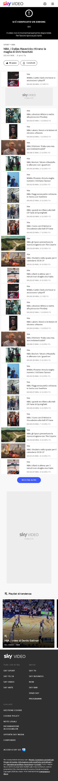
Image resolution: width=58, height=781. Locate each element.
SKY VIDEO (9, 682)
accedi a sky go (12, 750)
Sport (7, 45)
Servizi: (32, 665)
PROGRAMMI (35, 699)
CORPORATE (10, 740)
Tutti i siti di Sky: (12, 665)
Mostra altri (29, 480)
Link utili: (8, 704)
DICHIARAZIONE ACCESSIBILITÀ (11, 727)
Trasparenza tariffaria (15, 764)
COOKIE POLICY (11, 716)
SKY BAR (33, 687)
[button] (11, 63)
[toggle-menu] (52, 3)
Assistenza (28, 764)
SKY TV (32, 671)
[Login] (45, 4)
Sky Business (36, 676)
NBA (13, 45)
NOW (31, 682)
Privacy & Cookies (11, 762)
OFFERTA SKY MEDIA (14, 734)
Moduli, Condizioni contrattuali (41, 760)
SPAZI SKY (34, 693)
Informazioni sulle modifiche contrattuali (34, 762)
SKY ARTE (8, 687)
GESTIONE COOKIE (13, 710)
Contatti (38, 764)
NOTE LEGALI (10, 721)
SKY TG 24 (9, 676)
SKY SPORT (9, 671)
